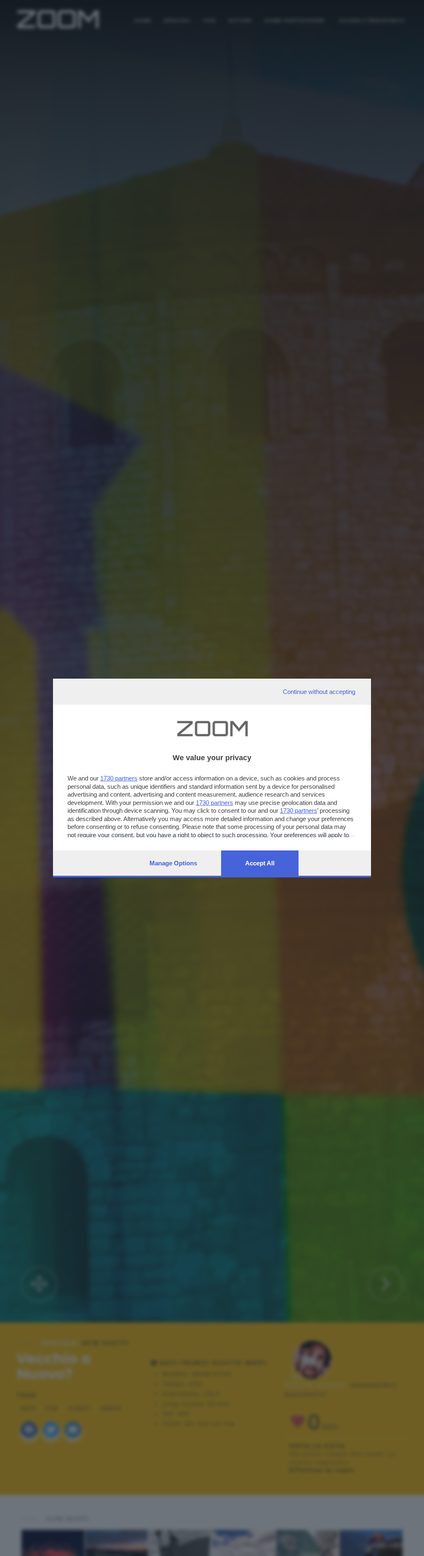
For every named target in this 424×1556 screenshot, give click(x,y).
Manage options (173, 863)
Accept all (260, 863)
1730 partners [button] (118, 778)
